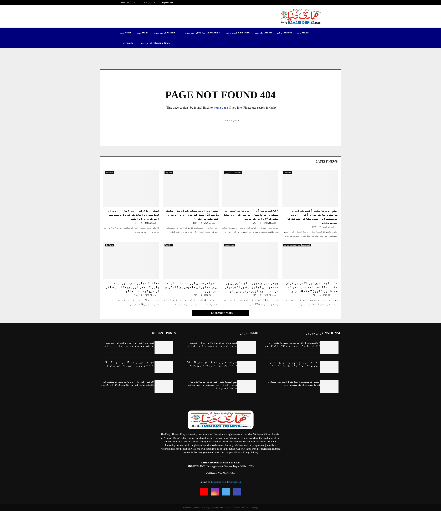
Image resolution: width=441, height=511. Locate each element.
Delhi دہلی (142, 32)
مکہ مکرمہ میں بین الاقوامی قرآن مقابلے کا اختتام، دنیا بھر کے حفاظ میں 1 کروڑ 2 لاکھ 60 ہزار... (312, 287)
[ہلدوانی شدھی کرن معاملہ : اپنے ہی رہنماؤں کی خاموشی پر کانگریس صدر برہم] (191, 260)
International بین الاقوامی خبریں (202, 32)
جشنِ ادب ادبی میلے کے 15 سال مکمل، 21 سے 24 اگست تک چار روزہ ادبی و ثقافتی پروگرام (191, 214)
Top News (109, 173)
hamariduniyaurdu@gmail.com (226, 482)
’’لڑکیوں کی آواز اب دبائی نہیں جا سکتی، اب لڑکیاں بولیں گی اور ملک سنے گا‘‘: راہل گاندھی (251, 214)
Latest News (327, 161)
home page (221, 107)
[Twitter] (226, 491)
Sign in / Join (167, 2)
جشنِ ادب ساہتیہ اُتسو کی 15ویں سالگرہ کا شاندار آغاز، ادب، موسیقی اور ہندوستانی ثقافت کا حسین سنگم (212, 385)
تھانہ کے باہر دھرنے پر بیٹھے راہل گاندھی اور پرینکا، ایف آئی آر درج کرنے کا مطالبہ (132, 287)
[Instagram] (215, 491)
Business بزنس (284, 32)
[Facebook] (237, 491)
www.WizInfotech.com (240, 507)
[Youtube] (204, 491)
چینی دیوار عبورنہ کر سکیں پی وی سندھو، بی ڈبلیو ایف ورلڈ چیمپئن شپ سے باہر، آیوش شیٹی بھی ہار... (251, 287)
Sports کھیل (126, 43)
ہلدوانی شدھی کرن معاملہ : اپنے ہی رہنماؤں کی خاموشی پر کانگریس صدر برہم (192, 287)
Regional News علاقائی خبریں (154, 43)
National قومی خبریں (164, 32)
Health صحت (303, 32)
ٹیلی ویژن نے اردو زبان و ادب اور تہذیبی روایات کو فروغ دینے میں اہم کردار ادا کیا (132, 214)
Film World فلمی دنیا (237, 32)
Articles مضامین (263, 32)
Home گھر (125, 32)
